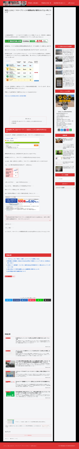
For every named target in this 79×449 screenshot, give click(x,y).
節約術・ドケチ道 (9, 276)
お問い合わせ (33, 445)
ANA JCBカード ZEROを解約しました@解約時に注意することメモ (23, 269)
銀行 (14, 276)
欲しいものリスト (11, 445)
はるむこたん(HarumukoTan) (65, 111)
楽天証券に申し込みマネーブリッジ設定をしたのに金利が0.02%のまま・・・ (28, 121)
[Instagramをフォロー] (68, 130)
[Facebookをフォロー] (65, 130)
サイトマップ (18, 445)
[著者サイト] (59, 130)
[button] (73, 178)
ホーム (5, 445)
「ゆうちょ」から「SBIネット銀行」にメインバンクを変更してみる (23, 259)
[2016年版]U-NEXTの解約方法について (16, 271)
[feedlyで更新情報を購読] (70, 130)
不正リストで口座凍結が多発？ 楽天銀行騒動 (15, 95)
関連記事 (14, 123)
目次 (26, 118)
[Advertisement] (28, 24)
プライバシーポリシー (26, 445)
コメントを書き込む (28, 435)
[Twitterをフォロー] (62, 130)
